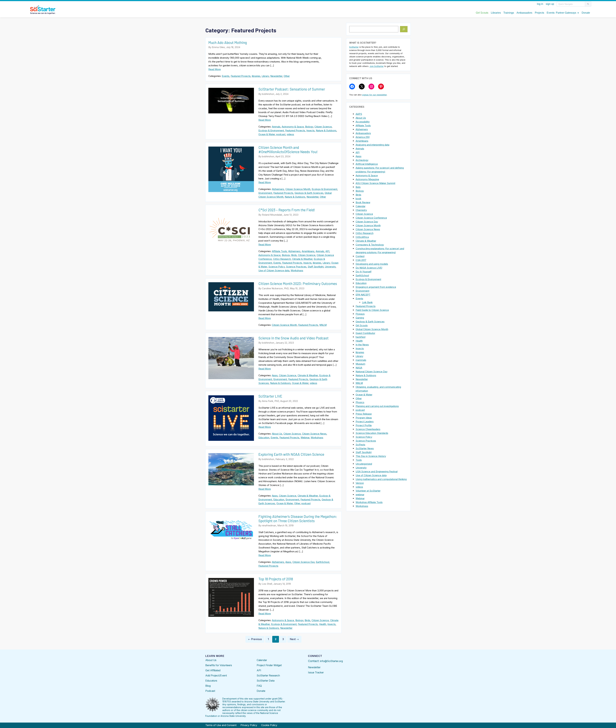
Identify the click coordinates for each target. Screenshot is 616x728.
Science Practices (296, 266)
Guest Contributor (365, 333)
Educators (211, 680)
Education (263, 437)
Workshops (297, 270)
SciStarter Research (268, 675)
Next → (294, 639)
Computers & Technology (370, 244)
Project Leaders (365, 421)
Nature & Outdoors (326, 130)
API (327, 251)
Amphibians (308, 251)
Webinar (305, 437)
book (358, 198)
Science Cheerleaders (368, 429)
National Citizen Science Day (371, 371)
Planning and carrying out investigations (377, 406)
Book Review (363, 202)
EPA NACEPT (363, 294)
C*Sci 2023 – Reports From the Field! (286, 210)
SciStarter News (365, 448)
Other (287, 76)
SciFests (360, 444)
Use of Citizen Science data (273, 270)
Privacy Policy (248, 725)
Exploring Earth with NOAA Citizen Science (291, 454)
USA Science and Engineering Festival (377, 471)
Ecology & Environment (271, 130)
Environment (265, 192)
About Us (277, 433)
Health (322, 624)
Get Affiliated (212, 670)
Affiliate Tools (279, 251)
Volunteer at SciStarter (368, 490)
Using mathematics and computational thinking (381, 479)
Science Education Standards (372, 433)
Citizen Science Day (303, 561)
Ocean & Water (266, 134)
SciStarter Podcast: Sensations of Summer (291, 89)
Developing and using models (372, 263)
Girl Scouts (362, 325)
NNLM (323, 324)
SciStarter (354, 47)
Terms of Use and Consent (220, 725)
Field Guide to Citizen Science (372, 310)
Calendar (360, 206)
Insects (310, 130)
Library (265, 76)
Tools (359, 459)
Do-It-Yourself (364, 271)
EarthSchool (322, 561)
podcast (280, 134)
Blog (208, 685)
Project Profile (364, 425)
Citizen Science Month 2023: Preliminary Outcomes (297, 283)
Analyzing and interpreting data (372, 144)
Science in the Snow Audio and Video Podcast (293, 338)
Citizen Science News (314, 433)
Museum (360, 363)
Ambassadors (363, 133)
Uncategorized (364, 463)
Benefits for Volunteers (218, 665)
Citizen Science (323, 126)
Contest (360, 256)
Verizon (360, 483)
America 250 (363, 137)
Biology (309, 126)
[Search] (404, 29)
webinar (360, 494)
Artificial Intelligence (367, 163)
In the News (362, 344)
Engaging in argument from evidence (376, 286)
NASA (359, 367)
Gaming (360, 317)
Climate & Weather (302, 258)
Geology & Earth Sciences (309, 192)
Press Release (364, 413)
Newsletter (276, 76)
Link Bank (367, 302)
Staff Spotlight (316, 266)
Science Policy (276, 266)
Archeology (362, 160)
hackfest (360, 336)
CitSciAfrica (362, 237)
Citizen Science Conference (371, 217)
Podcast (210, 691)
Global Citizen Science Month (372, 329)
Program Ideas (364, 417)
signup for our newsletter (374, 95)
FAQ (259, 685)
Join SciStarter (377, 66)
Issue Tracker (316, 672)
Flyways (360, 313)
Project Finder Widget (269, 665)
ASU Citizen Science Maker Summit (375, 183)
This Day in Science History (371, 456)
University (330, 266)
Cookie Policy (269, 725)
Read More (214, 69)
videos (290, 134)
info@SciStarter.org (331, 661)
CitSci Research (282, 258)
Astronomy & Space (293, 126)
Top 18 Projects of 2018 (275, 579)
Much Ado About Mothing (227, 42)
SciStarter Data (265, 680)
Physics (360, 402)
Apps (275, 375)
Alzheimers (278, 189)
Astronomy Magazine (367, 179)
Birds (294, 255)
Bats (358, 187)
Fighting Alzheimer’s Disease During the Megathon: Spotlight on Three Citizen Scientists (297, 518)
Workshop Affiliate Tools (369, 502)
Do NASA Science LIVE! (369, 267)
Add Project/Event (216, 675)
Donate (261, 691)
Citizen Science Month (297, 189)
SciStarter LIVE (270, 396)
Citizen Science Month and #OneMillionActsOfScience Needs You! (288, 149)
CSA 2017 (361, 260)
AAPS (359, 113)
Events (225, 76)
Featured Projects (241, 76)
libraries (256, 76)
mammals (361, 360)
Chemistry (361, 210)
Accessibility (363, 121)
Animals (276, 126)
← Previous (255, 639)
